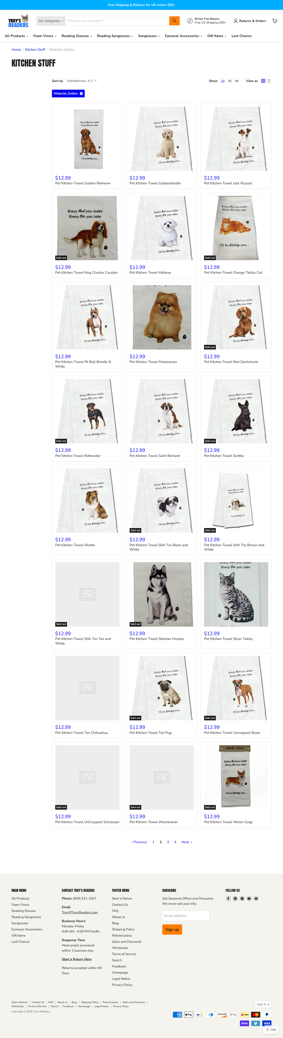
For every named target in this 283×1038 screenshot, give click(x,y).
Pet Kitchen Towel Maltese (150, 272)
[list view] (268, 81)
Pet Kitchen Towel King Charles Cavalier (86, 272)
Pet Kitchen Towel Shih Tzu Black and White (159, 547)
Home (16, 50)
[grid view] (263, 81)
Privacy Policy (122, 985)
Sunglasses (148, 36)
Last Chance (242, 36)
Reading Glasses (76, 36)
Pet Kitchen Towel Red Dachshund (231, 362)
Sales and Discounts (127, 941)
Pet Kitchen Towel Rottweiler (77, 455)
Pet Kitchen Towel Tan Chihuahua (81, 732)
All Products (15, 36)
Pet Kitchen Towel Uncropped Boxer (232, 732)
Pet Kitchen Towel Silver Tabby (228, 638)
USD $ (261, 1004)
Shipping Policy (123, 929)
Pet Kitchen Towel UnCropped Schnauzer (87, 822)
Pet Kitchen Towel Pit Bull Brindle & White (83, 364)
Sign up (172, 929)
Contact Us (120, 904)
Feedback (119, 966)
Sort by (57, 81)
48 (236, 81)
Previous (140, 842)
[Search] (174, 20)
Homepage (120, 972)
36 (229, 81)
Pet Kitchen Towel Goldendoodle (155, 183)
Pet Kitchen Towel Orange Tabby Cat (233, 272)
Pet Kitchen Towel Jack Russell (228, 183)
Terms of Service (124, 954)
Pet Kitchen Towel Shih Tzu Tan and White (83, 641)
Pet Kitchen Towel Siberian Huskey (157, 638)
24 (222, 81)
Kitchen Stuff (35, 50)
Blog (115, 923)
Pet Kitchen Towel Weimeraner (154, 822)
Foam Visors (43, 36)
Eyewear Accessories (182, 36)
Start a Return (122, 898)
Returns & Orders (252, 21)
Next (186, 842)
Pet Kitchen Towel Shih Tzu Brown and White (234, 547)
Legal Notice (121, 978)
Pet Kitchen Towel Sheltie (75, 545)
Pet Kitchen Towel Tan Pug (151, 732)
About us (118, 917)
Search (117, 960)
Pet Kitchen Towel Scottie (224, 455)
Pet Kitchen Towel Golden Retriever (83, 183)
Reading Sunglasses (114, 36)
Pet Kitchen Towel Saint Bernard (155, 455)
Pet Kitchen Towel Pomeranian (153, 362)
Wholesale (120, 948)
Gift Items (215, 36)
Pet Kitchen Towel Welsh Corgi (228, 822)
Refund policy (122, 935)
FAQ (115, 911)
